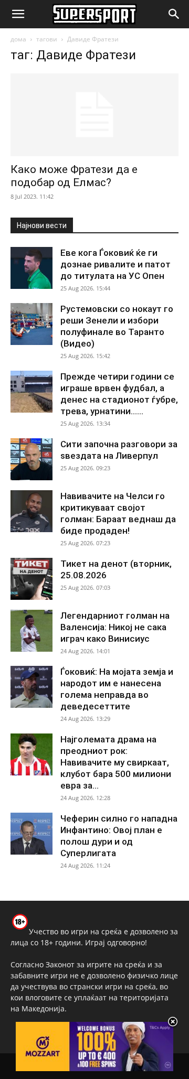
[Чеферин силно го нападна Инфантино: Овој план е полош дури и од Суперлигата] (31, 834)
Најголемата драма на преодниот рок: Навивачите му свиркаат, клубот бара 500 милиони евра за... (115, 762)
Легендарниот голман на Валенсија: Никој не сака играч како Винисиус (115, 627)
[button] (18, 14)
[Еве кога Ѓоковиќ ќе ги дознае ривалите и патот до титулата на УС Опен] (31, 268)
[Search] (174, 14)
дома (18, 39)
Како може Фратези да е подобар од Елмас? (74, 176)
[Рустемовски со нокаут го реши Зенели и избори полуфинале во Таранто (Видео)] (31, 324)
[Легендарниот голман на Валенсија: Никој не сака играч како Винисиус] (31, 631)
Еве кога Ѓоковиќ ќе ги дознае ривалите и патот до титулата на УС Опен (115, 264)
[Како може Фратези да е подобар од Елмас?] (94, 114)
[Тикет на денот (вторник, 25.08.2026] (31, 579)
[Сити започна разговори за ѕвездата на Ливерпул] (31, 459)
